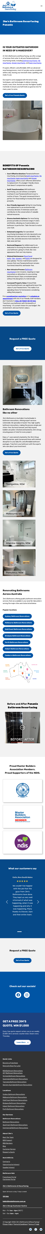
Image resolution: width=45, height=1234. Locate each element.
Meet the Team (8, 1137)
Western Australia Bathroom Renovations (17, 1085)
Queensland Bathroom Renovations (15, 1079)
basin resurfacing (35, 63)
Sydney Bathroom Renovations (17, 616)
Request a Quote (9, 1152)
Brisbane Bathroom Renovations (17, 636)
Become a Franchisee (10, 1063)
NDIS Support (7, 1140)
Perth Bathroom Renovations (16, 642)
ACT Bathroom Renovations (12, 1073)
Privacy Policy (8, 1224)
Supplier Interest (9, 1168)
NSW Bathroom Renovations (13, 1071)
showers (19, 258)
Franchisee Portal (9, 1177)
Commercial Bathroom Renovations (15, 1128)
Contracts (6, 1162)
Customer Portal (9, 1179)
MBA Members (8, 1143)
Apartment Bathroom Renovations (15, 1125)
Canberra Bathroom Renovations (18, 655)
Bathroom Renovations (11, 1122)
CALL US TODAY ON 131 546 (25, 301)
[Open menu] (41, 6)
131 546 (6, 1196)
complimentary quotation (16, 296)
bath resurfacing (33, 176)
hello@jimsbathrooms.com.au (14, 1201)
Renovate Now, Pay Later (12, 1066)
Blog (4, 1146)
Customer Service (9, 1149)
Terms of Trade (33, 1224)
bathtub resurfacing (30, 61)
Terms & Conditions (20, 1224)
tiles (13, 258)
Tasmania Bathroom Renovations (14, 1082)
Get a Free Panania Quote (15, 95)
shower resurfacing (18, 63)
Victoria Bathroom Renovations (14, 1076)
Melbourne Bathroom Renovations (18, 623)
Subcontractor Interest (11, 1165)
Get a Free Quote (11, 313)
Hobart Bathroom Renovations (17, 649)
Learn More (21, 1042)
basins (27, 258)
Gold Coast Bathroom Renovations (18, 629)
